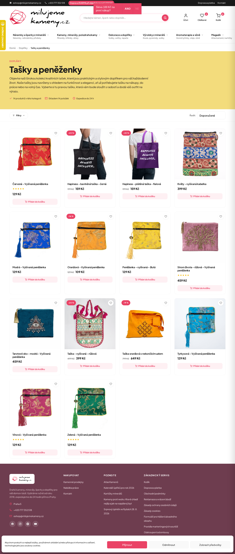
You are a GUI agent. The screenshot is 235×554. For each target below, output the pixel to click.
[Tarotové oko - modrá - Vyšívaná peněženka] (35, 323)
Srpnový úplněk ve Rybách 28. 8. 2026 (120, 511)
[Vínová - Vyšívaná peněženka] (35, 404)
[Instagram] (20, 524)
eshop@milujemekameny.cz (27, 3)
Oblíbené (202, 17)
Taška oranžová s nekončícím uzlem (142, 353)
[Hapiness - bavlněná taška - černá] (90, 154)
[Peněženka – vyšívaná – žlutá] (145, 237)
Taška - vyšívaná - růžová (82, 353)
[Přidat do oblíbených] (56, 133)
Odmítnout (168, 544)
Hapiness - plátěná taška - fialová (141, 183)
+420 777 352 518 (56, 3)
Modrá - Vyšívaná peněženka (29, 267)
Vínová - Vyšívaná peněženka (29, 434)
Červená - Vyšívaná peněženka (30, 183)
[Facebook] (12, 524)
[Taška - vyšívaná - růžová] (90, 323)
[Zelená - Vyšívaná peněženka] (90, 404)
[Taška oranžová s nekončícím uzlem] (145, 323)
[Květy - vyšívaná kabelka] (200, 154)
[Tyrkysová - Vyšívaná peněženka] (200, 323)
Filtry (18, 115)
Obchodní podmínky (154, 493)
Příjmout (127, 544)
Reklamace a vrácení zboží (157, 499)
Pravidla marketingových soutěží (161, 526)
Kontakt (222, 3)
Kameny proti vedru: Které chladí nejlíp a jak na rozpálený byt (121, 501)
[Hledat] (165, 17)
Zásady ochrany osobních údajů (160, 505)
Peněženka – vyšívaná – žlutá (139, 267)
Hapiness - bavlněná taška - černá (86, 183)
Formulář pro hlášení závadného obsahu (160, 518)
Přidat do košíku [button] (36, 201)
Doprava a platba (206, 3)
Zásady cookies (152, 510)
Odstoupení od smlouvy (156, 532)
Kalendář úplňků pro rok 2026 (119, 487)
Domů (12, 48)
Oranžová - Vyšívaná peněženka (86, 267)
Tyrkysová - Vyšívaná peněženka (196, 353)
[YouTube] (35, 524)
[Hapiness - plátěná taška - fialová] (145, 154)
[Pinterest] (28, 524)
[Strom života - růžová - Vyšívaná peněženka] (200, 237)
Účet (185, 20)
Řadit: (193, 115)
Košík (219, 17)
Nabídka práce (71, 487)
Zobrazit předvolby (210, 544)
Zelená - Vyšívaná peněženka (84, 434)
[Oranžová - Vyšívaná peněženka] (90, 237)
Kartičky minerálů (113, 493)
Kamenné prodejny (73, 482)
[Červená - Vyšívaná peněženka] (35, 154)
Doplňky (23, 48)
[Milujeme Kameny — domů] (39, 17)
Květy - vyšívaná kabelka (191, 183)
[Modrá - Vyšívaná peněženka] (35, 237)
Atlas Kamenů (111, 482)
